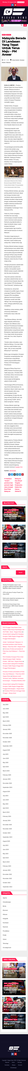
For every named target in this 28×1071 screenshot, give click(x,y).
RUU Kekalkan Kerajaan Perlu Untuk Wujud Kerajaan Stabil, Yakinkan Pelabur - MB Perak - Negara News (13, 659)
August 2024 (6, 791)
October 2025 (6, 741)
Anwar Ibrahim (15, 60)
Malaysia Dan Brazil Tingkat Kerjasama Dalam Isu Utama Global (18, 485)
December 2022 (7, 874)
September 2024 (7, 787)
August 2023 (6, 841)
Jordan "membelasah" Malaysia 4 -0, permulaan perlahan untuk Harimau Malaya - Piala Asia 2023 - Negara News (14, 644)
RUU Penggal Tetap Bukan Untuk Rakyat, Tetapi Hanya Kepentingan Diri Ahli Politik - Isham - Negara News (13, 630)
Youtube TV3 (18, 467)
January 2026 (6, 729)
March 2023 (6, 862)
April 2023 (6, 857)
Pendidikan (15, 509)
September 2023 (7, 837)
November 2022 (7, 878)
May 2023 (5, 853)
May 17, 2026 (8, 1009)
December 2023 (7, 824)
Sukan (4, 939)
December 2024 (7, 783)
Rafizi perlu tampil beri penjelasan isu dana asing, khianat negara (13, 535)
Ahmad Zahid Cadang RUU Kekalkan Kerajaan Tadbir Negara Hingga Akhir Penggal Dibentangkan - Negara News (13, 686)
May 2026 (5, 713)
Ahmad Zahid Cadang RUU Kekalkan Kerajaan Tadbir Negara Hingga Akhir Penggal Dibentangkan (13, 636)
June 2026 (6, 708)
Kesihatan (6, 922)
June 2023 (6, 849)
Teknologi (5, 943)
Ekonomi (5, 910)
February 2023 (7, 866)
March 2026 (6, 721)
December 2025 (7, 733)
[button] (21, 25)
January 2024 (6, 820)
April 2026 (6, 717)
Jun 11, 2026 (8, 992)
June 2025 (6, 758)
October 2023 (6, 833)
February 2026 (7, 725)
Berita (3, 34)
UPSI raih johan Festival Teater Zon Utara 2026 (12, 516)
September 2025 (7, 746)
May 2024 (5, 804)
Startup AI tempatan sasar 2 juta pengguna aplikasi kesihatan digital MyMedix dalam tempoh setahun (13, 586)
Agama (5, 898)
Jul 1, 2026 (8, 975)
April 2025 (6, 766)
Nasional (9, 34)
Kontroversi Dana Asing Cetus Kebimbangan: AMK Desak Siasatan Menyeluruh (13, 605)
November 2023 (7, 828)
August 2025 (6, 750)
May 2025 (5, 762)
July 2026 (5, 704)
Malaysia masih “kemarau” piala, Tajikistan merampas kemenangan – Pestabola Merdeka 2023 (14, 678)
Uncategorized (7, 512)
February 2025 (7, 775)
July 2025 (5, 754)
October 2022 (6, 882)
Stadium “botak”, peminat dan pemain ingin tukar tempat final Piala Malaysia (8, 485)
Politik (15, 530)
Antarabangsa (7, 902)
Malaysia (8, 62)
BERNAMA (13, 470)
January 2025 (6, 779)
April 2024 (6, 808)
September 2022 (7, 886)
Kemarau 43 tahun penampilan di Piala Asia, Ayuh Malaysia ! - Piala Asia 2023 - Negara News (14, 674)
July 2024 (5, 795)
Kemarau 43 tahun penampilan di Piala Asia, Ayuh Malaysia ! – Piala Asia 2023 (14, 651)
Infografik (5, 918)
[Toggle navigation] (25, 25)
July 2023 (5, 845)
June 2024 (6, 799)
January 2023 (6, 870)
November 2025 (7, 737)
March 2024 (6, 812)
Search (4, 567)
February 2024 (7, 816)
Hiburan (10, 509)
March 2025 (6, 770)
